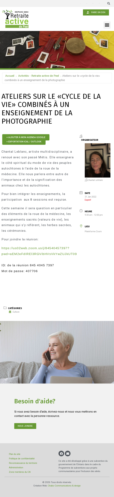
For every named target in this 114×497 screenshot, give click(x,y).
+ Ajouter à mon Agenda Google (25, 137)
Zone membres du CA (20, 472)
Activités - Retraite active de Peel (38, 75)
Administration (16, 467)
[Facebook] (61, 453)
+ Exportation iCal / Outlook (23, 141)
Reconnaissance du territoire (23, 463)
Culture (16, 312)
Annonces (80, 3)
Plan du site (14, 454)
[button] (108, 3)
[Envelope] (68, 453)
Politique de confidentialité (22, 458)
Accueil (9, 75)
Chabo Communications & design (64, 485)
